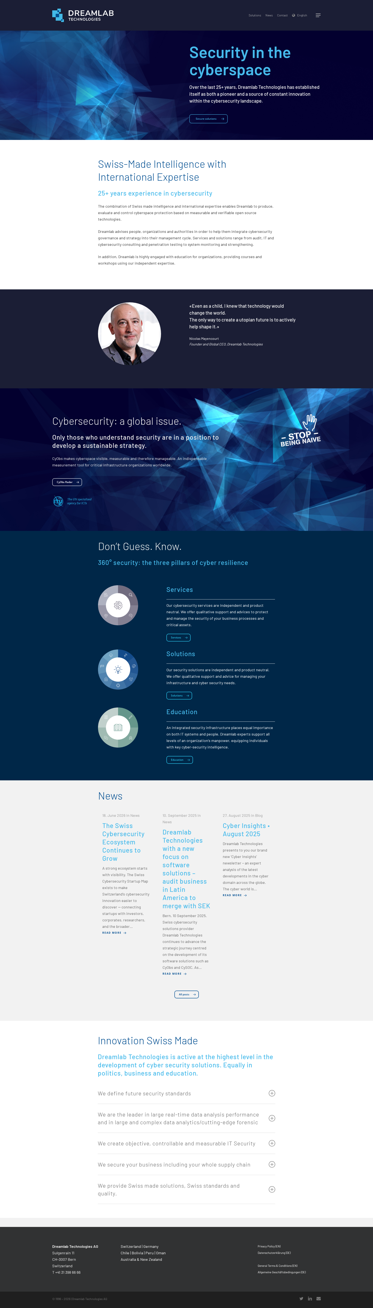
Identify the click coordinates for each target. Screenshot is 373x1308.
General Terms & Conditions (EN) (277, 1265)
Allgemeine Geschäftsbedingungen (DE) (282, 1272)
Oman (161, 1252)
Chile (125, 1252)
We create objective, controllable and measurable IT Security (177, 1143)
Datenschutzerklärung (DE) (274, 1253)
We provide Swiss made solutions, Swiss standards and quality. (169, 1189)
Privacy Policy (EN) (269, 1246)
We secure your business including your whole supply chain (174, 1164)
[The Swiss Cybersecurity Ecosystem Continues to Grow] (126, 874)
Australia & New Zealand (141, 1259)
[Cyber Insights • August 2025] (246, 855)
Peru (149, 1252)
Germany (150, 1246)
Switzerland (131, 1246)
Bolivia (137, 1252)
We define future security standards (144, 1093)
